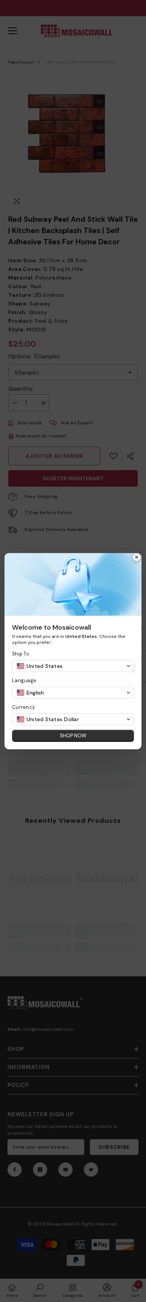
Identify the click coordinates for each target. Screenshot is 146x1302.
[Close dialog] (136, 558)
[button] (73, 666)
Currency (23, 707)
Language (24, 680)
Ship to (20, 654)
